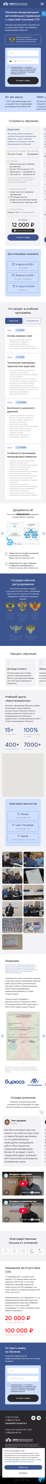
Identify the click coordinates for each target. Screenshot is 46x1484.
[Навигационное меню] (42, 4)
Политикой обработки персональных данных (19, 1462)
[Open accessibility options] (44, 13)
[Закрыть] (43, 1481)
